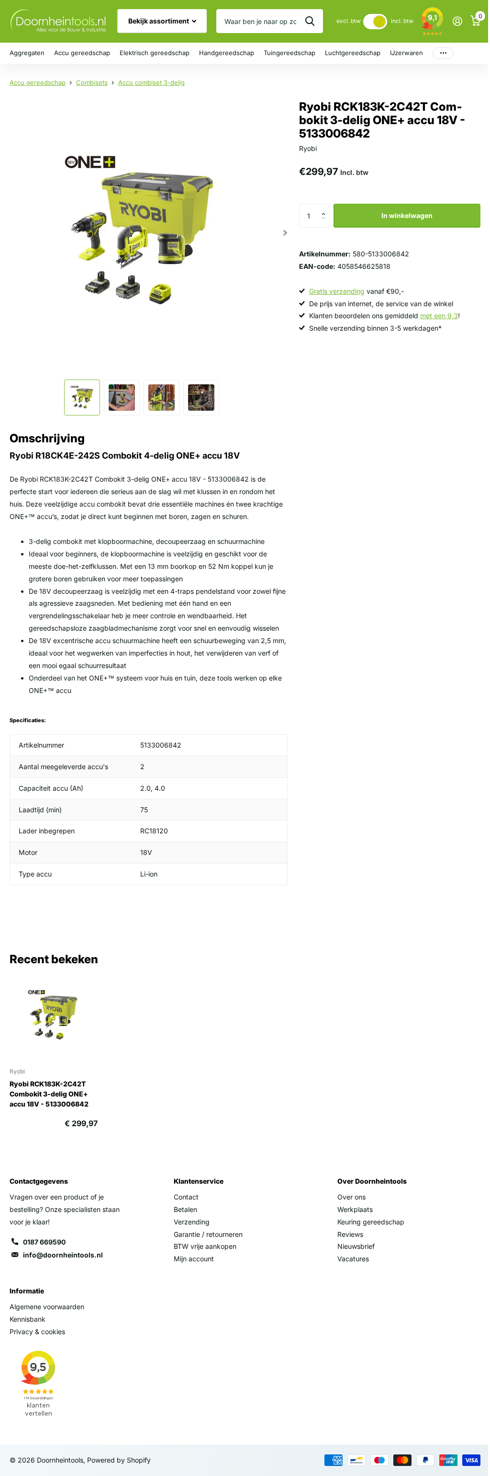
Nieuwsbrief (356, 1246)
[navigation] (82, 397)
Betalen (185, 1209)
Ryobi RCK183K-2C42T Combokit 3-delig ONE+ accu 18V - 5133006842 (49, 1094)
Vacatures (353, 1259)
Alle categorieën (27, 53)
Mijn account (194, 1259)
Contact (186, 1197)
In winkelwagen (407, 215)
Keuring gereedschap (370, 1222)
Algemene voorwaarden (47, 1307)
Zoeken (310, 21)
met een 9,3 (439, 315)
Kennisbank (27, 1319)
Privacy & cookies (37, 1331)
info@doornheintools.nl (63, 1255)
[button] (326, 207)
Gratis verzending (337, 291)
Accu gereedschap (38, 82)
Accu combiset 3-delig (151, 82)
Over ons (351, 1197)
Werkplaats (355, 1209)
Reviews (350, 1234)
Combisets (92, 82)
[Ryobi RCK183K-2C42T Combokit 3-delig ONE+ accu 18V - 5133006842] (54, 1016)
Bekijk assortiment (159, 21)
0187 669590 (44, 1242)
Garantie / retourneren (208, 1234)
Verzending (192, 1222)
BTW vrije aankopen (205, 1246)
